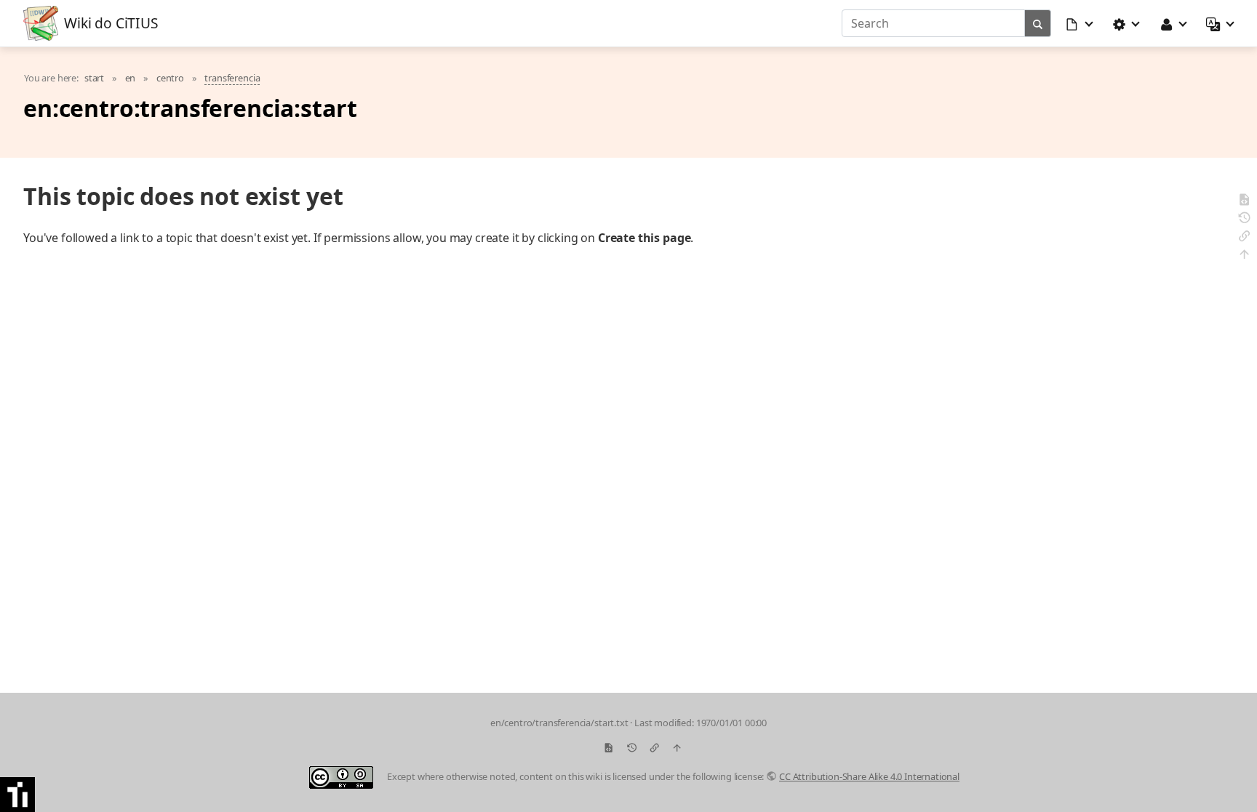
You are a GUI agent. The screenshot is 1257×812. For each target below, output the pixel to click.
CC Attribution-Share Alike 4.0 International (869, 776)
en (130, 77)
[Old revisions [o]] (1244, 220)
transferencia (232, 77)
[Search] (1038, 23)
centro (170, 77)
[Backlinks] (1244, 238)
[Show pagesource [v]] (1244, 202)
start (94, 77)
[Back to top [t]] (1244, 256)
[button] (1080, 23)
